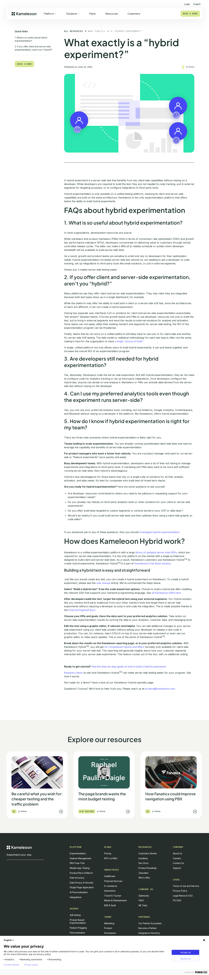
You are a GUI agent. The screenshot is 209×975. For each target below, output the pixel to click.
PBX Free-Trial (77, 863)
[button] (197, 3)
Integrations (76, 897)
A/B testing (75, 915)
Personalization (77, 932)
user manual (103, 583)
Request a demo (73, 672)
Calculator (143, 873)
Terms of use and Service (186, 886)
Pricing (107, 853)
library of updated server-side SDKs (156, 552)
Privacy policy (31, 964)
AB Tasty (142, 905)
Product (108, 928)
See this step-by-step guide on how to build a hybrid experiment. (129, 666)
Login (187, 4)
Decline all (185, 958)
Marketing (109, 923)
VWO (141, 900)
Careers (177, 858)
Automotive (110, 890)
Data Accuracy (77, 877)
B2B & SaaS (110, 905)
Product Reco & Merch (81, 873)
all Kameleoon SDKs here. (166, 592)
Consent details (11, 964)
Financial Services (113, 881)
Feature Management (80, 858)
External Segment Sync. (82, 610)
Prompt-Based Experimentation (78, 921)
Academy (143, 858)
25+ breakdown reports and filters (124, 646)
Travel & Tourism (112, 895)
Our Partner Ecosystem (150, 923)
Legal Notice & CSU (183, 895)
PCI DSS (177, 900)
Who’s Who (144, 877)
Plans (92, 13)
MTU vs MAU (110, 858)
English (8, 940)
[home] (23, 14)
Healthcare (109, 876)
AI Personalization (79, 892)
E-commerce (110, 886)
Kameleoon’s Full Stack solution (152, 563)
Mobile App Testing (80, 868)
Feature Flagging (78, 927)
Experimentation (78, 853)
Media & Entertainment (115, 900)
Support (177, 868)
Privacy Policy (180, 890)
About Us (177, 853)
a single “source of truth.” (129, 341)
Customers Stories (147, 853)
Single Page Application (82, 887)
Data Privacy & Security (81, 882)
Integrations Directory (149, 933)
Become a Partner (147, 928)
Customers (134, 13)
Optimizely (143, 895)
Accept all (185, 952)
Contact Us (178, 863)
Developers (110, 933)
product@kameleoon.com (160, 688)
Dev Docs (143, 863)
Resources (111, 13)
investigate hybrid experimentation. (159, 532)
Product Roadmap (147, 868)
